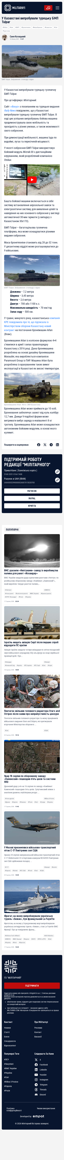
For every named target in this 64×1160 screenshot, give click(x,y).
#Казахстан (48, 27)
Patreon (32, 490)
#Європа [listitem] (8, 1086)
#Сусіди (42, 802)
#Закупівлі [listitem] (8, 1064)
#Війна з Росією (49, 798)
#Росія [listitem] (7, 1090)
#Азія (11, 27)
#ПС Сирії (37, 665)
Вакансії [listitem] (38, 1036)
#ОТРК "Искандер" (11, 597)
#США (46, 730)
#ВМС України (34, 593)
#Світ (55, 27)
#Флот (15, 942)
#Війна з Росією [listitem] (11, 1082)
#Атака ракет (9, 593)
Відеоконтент (10, 1045)
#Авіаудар (8, 662)
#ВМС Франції (17, 939)
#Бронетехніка (26, 27)
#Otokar (5, 27)
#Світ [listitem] (6, 1077)
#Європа (14, 802)
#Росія (21, 597)
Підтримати (32, 985)
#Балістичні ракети (22, 593)
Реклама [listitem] (38, 1028)
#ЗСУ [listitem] (6, 1059)
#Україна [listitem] (8, 1073)
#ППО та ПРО (42, 939)
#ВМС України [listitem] (10, 1068)
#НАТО (33, 939)
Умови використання (46, 1108)
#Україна (28, 597)
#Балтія (54, 867)
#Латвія (15, 870)
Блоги (6, 1036)
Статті (7, 1032)
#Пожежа (23, 802)
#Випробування (37, 27)
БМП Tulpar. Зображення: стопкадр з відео (22, 288)
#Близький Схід (10, 665)
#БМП (17, 27)
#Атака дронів (9, 798)
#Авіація (47, 662)
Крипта (32, 505)
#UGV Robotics (48, 935)
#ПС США (23, 870)
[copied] (57, 471)
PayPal (32, 498)
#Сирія (50, 665)
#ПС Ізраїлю (28, 665)
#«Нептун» (8, 590)
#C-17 (6, 867)
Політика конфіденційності (14, 1109)
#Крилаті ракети (46, 593)
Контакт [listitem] (38, 1032)
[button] (57, 7)
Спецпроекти (10, 1041)
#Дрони (7, 802)
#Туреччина (6, 31)
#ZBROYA (47, 590)
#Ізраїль (19, 665)
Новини (7, 1028)
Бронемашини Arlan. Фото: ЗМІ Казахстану (22, 405)
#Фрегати (22, 942)
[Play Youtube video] (32, 179)
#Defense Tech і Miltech (12, 935)
